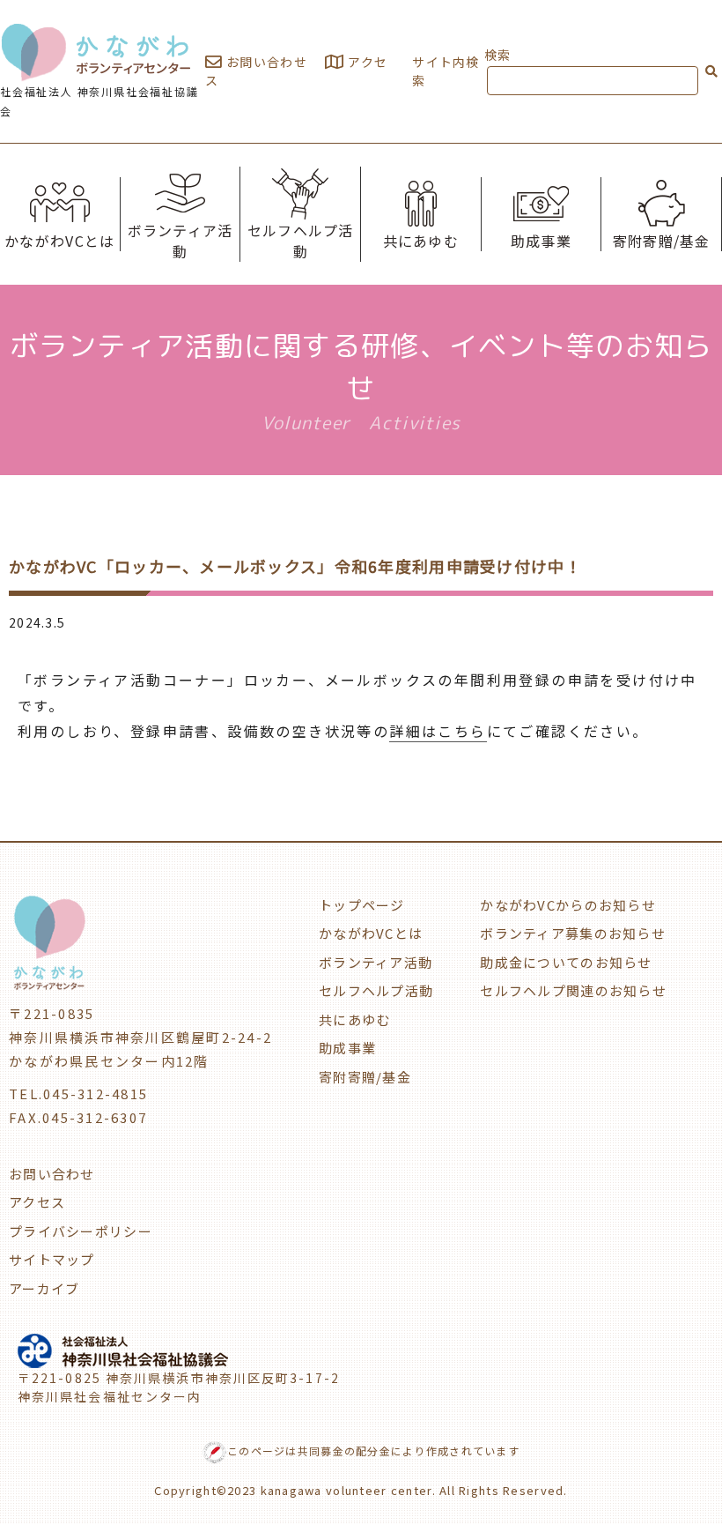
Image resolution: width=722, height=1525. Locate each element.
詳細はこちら (437, 730)
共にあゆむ (421, 240)
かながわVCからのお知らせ (568, 905)
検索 (498, 54)
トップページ (362, 905)
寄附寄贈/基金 (662, 240)
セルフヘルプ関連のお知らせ (573, 990)
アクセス (37, 1202)
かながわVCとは (59, 240)
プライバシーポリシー (80, 1231)
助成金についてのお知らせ (566, 962)
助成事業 (541, 240)
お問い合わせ (265, 62)
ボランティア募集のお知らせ (573, 933)
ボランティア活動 (180, 240)
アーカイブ (44, 1288)
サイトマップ (52, 1259)
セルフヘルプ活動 (300, 240)
